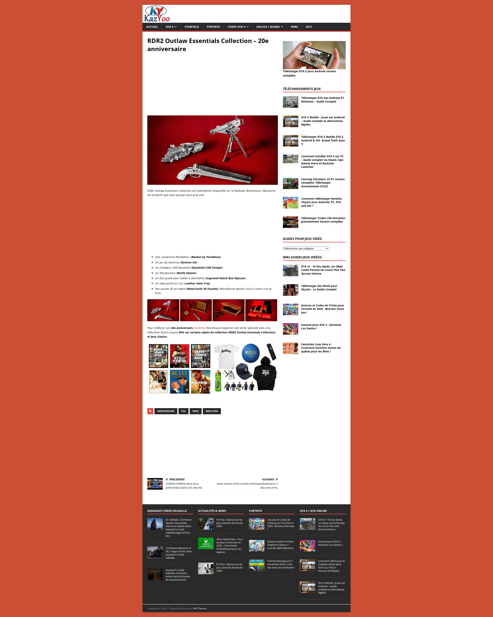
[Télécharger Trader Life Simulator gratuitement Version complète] (290, 226)
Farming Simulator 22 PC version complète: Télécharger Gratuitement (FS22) (323, 182)
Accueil (152, 27)
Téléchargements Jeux (302, 89)
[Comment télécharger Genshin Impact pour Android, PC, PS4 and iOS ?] (290, 206)
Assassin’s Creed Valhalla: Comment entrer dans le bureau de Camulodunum (178, 575)
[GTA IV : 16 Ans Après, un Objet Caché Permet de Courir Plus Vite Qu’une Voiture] (290, 274)
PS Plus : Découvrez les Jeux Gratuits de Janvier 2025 (229, 567)
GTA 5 (170, 27)
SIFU (309, 27)
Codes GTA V (236, 27)
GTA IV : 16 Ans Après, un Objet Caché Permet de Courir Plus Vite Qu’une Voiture (323, 270)
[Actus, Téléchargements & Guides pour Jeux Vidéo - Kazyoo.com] (157, 20)
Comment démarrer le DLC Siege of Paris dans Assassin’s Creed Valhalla (179, 553)
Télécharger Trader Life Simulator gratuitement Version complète (323, 219)
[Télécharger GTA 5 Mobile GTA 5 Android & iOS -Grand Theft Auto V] (290, 144)
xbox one (212, 411)
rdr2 (196, 411)
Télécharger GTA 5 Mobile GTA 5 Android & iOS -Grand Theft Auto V (323, 140)
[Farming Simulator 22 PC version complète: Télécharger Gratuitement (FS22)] (290, 187)
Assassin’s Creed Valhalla (167, 511)
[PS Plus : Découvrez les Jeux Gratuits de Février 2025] (206, 527)
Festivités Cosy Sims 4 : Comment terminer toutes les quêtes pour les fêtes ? (321, 347)
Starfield (192, 27)
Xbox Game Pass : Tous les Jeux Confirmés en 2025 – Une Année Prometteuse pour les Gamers (229, 545)
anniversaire (165, 411)
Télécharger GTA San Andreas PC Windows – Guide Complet (322, 99)
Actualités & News (212, 511)
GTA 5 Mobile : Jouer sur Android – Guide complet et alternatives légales (323, 120)
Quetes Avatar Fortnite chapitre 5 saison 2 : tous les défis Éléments (280, 545)
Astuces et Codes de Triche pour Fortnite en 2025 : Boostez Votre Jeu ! (322, 308)
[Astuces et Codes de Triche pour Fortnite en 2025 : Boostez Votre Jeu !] (290, 313)
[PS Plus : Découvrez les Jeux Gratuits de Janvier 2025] (206, 572)
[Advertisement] (212, 84)
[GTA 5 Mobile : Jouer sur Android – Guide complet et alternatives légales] (290, 125)
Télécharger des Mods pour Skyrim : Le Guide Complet (319, 287)
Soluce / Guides (268, 27)
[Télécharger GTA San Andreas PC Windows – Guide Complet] (290, 105)
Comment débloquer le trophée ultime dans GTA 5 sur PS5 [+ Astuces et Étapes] (331, 565)
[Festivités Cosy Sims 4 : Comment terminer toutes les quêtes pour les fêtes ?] (290, 352)
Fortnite (213, 27)
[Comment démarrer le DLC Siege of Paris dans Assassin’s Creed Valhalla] (155, 556)
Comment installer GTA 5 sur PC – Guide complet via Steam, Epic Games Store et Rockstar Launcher (322, 161)
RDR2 (294, 27)
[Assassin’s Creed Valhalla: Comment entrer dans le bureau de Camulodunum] (155, 578)
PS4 (183, 411)
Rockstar (200, 328)
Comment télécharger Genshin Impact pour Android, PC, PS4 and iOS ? (321, 202)
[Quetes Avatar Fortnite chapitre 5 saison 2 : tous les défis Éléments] (256, 549)
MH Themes (199, 608)
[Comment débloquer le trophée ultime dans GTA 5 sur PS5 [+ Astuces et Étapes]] (307, 569)
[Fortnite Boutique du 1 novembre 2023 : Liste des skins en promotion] (256, 569)
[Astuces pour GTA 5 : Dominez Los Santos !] (290, 332)
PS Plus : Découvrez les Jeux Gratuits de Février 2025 (229, 523)
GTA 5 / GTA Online (313, 511)
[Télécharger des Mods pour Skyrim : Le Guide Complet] (290, 293)
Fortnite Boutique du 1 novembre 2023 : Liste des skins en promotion (280, 564)
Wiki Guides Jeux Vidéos (302, 257)
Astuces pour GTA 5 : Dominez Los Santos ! (321, 326)
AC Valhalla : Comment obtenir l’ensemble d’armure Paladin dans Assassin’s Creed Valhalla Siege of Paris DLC (178, 528)
